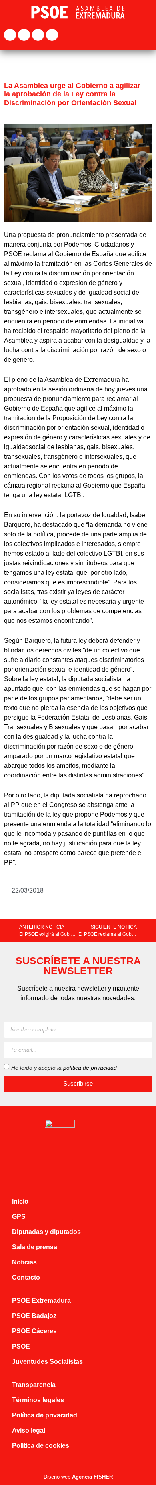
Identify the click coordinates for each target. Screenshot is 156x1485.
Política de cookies (40, 1445)
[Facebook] (10, 35)
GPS (19, 1216)
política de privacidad (90, 1067)
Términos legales (38, 1400)
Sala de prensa (34, 1247)
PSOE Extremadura (41, 1300)
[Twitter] (24, 35)
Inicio (20, 1201)
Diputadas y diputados (46, 1231)
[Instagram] (38, 35)
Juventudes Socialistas (47, 1361)
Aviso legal (28, 1430)
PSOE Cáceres (34, 1331)
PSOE (21, 1346)
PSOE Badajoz (34, 1315)
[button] (146, 35)
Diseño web (78, 1477)
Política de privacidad (44, 1415)
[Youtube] (52, 35)
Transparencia (34, 1384)
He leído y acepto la (64, 1067)
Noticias (24, 1262)
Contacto (26, 1277)
